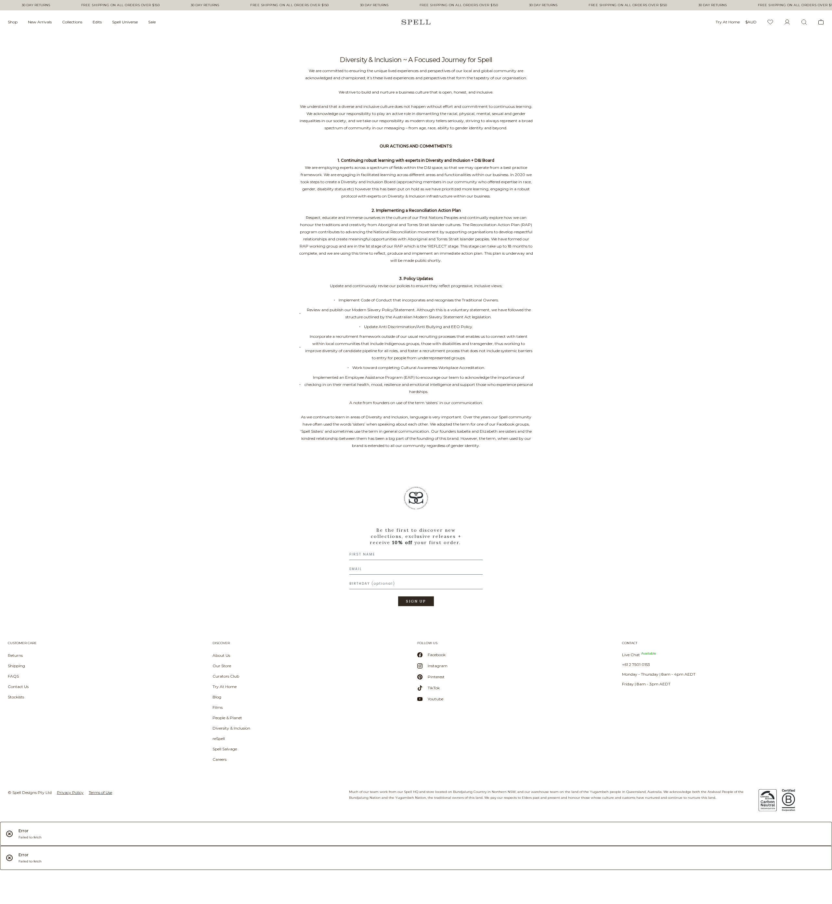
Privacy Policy (70, 792)
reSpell (219, 738)
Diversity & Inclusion (231, 728)
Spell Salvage (225, 748)
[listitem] (416, 548)
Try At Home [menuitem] (728, 21)
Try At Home (225, 686)
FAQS (13, 676)
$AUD (751, 21)
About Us (221, 655)
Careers (220, 759)
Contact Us (18, 686)
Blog (217, 696)
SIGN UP (416, 601)
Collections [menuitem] (72, 21)
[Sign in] (787, 22)
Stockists (16, 696)
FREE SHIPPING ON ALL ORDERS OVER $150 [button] (120, 5)
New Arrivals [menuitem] (40, 21)
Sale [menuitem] (152, 21)
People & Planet (227, 717)
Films (218, 707)
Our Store (222, 665)
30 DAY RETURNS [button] (36, 5)
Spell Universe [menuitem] (125, 21)
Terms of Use (100, 792)
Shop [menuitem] (13, 21)
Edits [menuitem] (97, 21)
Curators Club (226, 676)
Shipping (16, 665)
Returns (15, 655)
